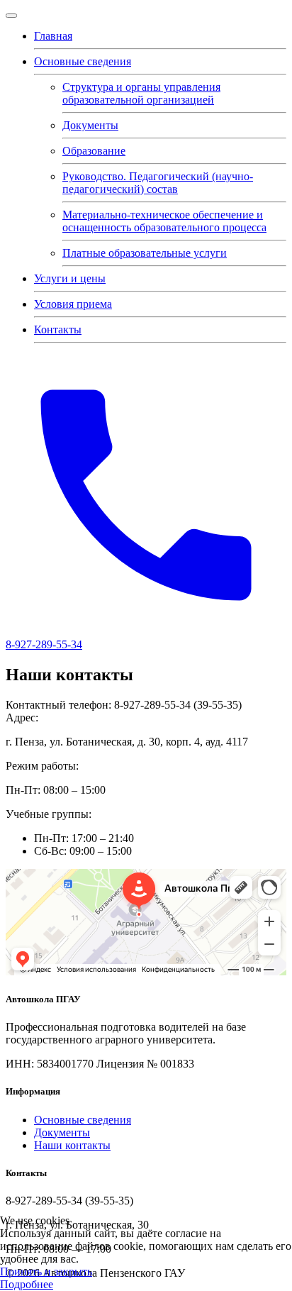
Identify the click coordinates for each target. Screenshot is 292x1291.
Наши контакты (72, 1145)
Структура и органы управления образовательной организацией (141, 93)
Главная (53, 36)
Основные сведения (82, 61)
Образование (93, 151)
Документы (90, 125)
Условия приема (73, 304)
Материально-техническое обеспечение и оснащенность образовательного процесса (164, 221)
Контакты (58, 329)
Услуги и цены (70, 278)
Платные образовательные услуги (144, 253)
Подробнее (26, 1284)
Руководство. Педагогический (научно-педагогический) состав (157, 182)
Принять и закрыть (46, 1271)
